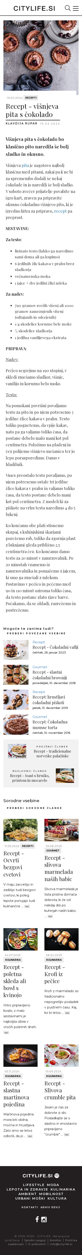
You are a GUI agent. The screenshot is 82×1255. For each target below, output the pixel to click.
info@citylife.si (61, 1244)
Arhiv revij (50, 1207)
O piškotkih (37, 1244)
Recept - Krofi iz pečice (54, 973)
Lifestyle (34, 1185)
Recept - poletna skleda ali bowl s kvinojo (14, 981)
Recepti (30, 97)
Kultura (57, 1198)
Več (27, 906)
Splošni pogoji (35, 1240)
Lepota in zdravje (27, 1189)
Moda (53, 1185)
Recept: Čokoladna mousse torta (50, 724)
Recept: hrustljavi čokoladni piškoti (49, 699)
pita (25, 165)
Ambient (27, 1194)
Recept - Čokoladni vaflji (55, 647)
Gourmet (40, 667)
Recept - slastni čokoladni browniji (50, 674)
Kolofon (56, 1240)
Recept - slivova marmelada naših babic (58, 868)
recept (60, 211)
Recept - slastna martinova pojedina (16, 1093)
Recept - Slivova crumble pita (60, 1090)
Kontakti (30, 1207)
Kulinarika (13, 959)
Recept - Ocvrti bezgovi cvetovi (13, 863)
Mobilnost (51, 1194)
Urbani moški (30, 1198)
